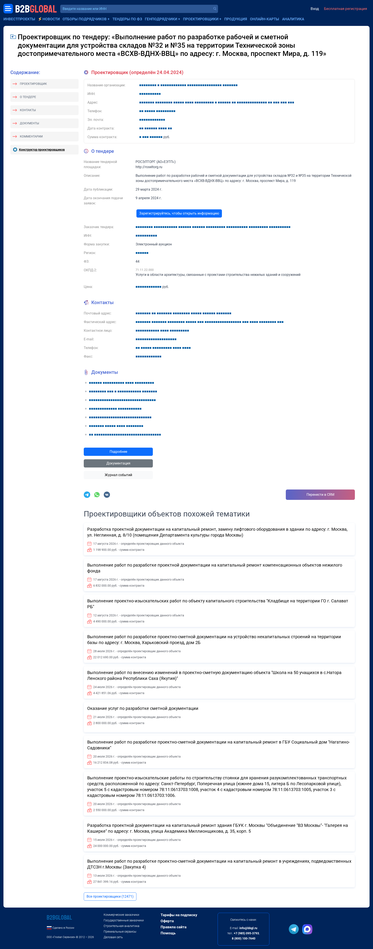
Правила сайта (173, 927)
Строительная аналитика (121, 926)
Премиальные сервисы (120, 931)
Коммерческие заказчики (121, 914)
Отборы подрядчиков (85, 19)
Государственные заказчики (124, 920)
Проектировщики (200, 19)
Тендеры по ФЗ (127, 19)
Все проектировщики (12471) (110, 896)
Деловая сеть (113, 937)
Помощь (168, 933)
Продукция (235, 19)
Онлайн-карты (264, 19)
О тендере (28, 97)
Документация (118, 463)
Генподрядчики (161, 19)
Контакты (28, 110)
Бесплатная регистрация (345, 8)
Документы (29, 123)
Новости (51, 19)
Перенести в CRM (320, 495)
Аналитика (293, 19)
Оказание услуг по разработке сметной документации (142, 708)
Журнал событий (118, 475)
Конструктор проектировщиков (42, 149)
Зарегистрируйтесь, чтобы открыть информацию (179, 213)
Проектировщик (33, 83)
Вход (315, 8)
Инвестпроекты (19, 19)
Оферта (167, 921)
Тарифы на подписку (179, 915)
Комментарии (31, 136)
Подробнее (118, 452)
